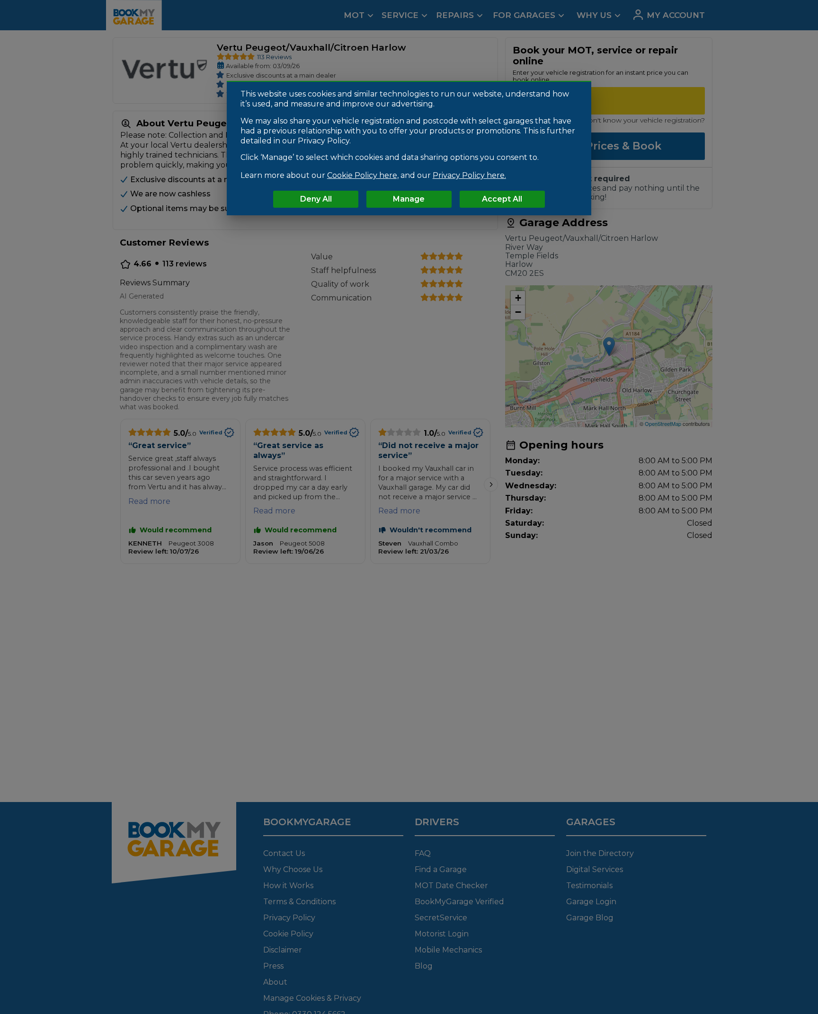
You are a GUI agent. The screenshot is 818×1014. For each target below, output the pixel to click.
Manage (409, 198)
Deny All (316, 198)
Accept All (502, 198)
